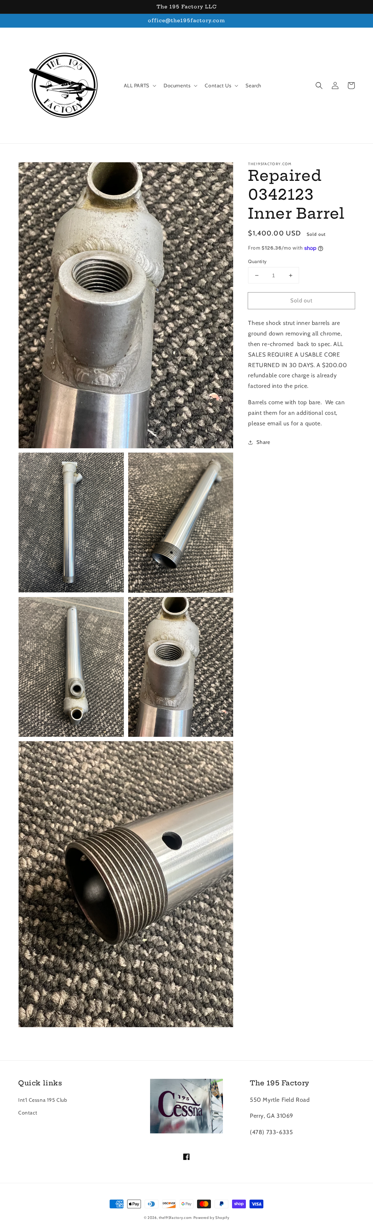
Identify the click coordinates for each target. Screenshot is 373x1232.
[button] (319, 86)
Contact (27, 1112)
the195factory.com (175, 1217)
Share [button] (263, 442)
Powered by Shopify (211, 1217)
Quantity (257, 261)
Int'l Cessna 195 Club (42, 1100)
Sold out (301, 300)
